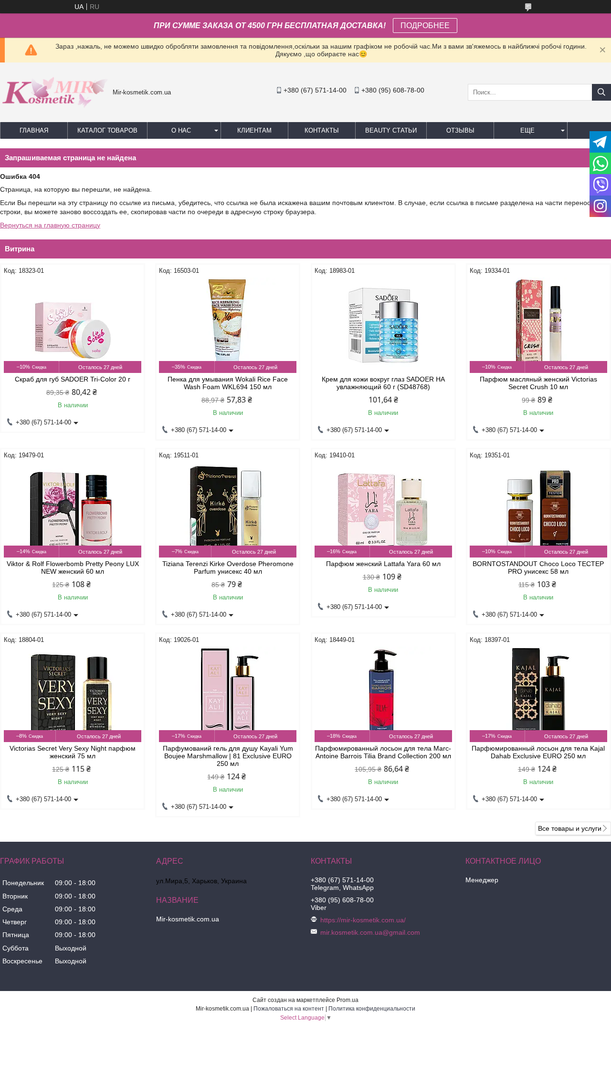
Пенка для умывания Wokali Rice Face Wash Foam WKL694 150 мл (228, 383)
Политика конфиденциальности (371, 1008)
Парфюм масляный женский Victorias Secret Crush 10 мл (538, 383)
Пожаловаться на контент (288, 1008)
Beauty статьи (391, 130)
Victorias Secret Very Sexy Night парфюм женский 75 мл (73, 752)
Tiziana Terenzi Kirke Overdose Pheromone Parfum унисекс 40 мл (228, 567)
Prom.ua (347, 1000)
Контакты (322, 130)
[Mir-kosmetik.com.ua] (54, 111)
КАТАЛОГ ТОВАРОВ (107, 130)
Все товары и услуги (569, 828)
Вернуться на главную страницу (50, 225)
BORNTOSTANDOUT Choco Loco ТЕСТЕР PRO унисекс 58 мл (538, 567)
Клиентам (254, 130)
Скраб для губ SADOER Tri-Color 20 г (72, 379)
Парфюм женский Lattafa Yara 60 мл (383, 564)
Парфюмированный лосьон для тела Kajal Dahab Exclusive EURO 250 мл (538, 752)
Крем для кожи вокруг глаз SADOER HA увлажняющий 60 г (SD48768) (383, 383)
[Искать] (601, 92)
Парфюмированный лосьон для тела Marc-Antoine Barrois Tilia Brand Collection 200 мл (383, 752)
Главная (34, 130)
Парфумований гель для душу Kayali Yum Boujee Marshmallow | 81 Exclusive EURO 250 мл (228, 755)
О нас (181, 130)
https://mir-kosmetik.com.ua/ (363, 920)
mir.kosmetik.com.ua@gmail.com (370, 932)
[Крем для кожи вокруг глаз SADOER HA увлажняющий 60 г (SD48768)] (383, 325)
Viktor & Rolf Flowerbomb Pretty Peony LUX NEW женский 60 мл (73, 567)
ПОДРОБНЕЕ (425, 25)
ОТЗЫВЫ (460, 130)
